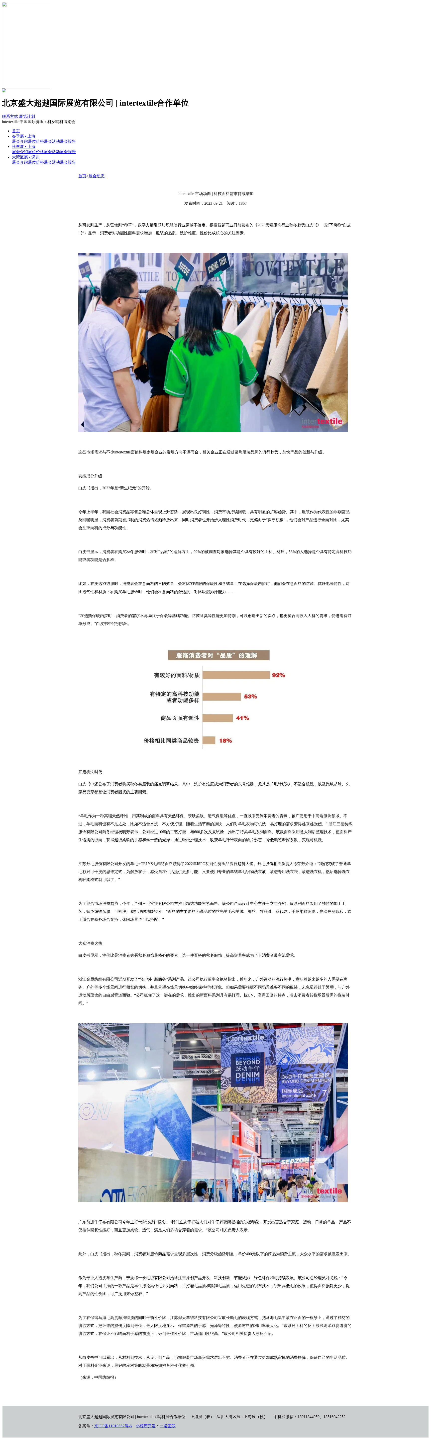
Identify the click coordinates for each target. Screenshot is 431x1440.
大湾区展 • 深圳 (25, 157)
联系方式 (10, 116)
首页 (16, 131)
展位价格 (36, 141)
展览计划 (27, 116)
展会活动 (52, 141)
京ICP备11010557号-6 (113, 1426)
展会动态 (97, 176)
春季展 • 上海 (23, 136)
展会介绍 (20, 141)
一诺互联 (168, 1426)
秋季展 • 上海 (23, 146)
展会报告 (68, 141)
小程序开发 (146, 1426)
